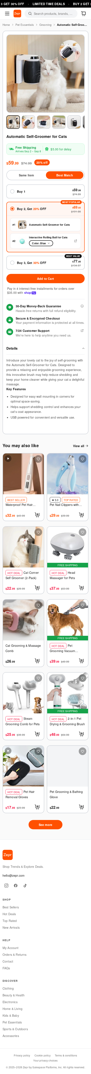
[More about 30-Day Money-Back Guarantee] (82, 306)
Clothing (8, 988)
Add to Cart (45, 278)
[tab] (13, 122)
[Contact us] (82, 330)
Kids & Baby (11, 1015)
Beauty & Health (14, 995)
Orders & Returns (15, 954)
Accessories (11, 1036)
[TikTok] (25, 885)
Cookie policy (42, 1055)
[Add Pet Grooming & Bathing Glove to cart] (81, 807)
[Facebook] (15, 885)
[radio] (45, 191)
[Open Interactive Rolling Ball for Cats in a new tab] (76, 241)
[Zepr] (17, 13)
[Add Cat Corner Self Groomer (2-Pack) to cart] (37, 588)
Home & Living (12, 1009)
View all (78, 446)
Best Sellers (11, 907)
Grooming (45, 25)
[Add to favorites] (38, 459)
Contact (8, 961)
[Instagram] (6, 885)
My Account (11, 948)
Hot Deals (9, 914)
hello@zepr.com (14, 875)
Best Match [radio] (64, 175)
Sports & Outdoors (15, 1029)
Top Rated (10, 921)
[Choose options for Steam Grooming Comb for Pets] (37, 734)
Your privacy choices (45, 1060)
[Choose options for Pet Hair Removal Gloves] (37, 807)
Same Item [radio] (26, 175)
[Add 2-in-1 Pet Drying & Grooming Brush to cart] (81, 734)
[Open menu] (7, 13)
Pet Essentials (24, 25)
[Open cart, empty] (83, 13)
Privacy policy (22, 1055)
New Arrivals (11, 927)
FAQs (6, 968)
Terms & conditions (66, 1055)
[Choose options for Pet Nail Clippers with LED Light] (81, 515)
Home (6, 25)
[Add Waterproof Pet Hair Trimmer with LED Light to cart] (37, 515)
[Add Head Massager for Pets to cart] (81, 588)
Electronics (10, 1002)
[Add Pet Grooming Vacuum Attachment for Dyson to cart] (81, 660)
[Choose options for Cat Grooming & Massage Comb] (37, 660)
